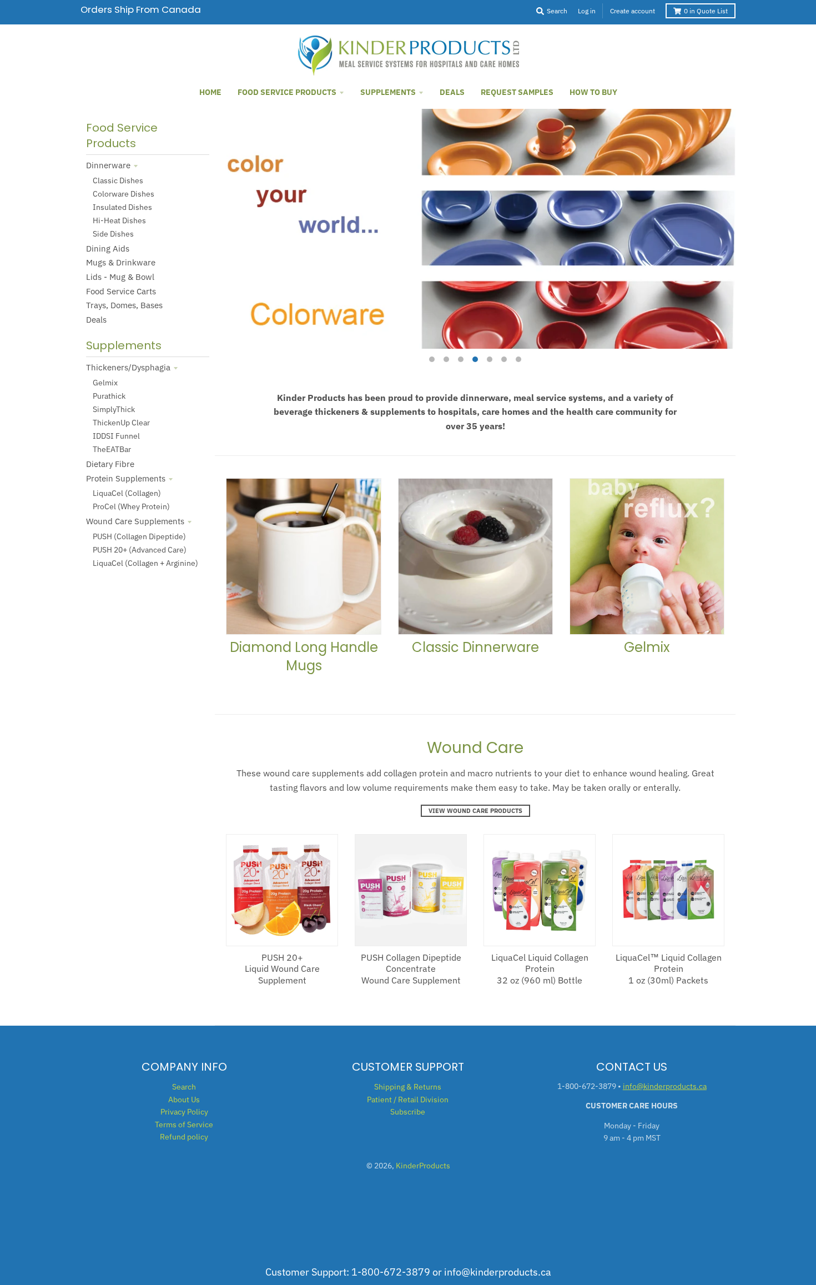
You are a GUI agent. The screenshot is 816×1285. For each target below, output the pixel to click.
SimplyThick (114, 409)
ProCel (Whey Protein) (131, 506)
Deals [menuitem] (452, 92)
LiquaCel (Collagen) (127, 493)
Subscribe (407, 1112)
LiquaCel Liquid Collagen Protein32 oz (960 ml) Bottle (539, 969)
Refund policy (184, 1137)
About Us (184, 1100)
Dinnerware (108, 165)
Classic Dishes (118, 180)
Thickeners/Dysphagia (128, 367)
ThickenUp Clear (121, 423)
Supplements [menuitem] (388, 92)
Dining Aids (107, 248)
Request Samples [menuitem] (517, 92)
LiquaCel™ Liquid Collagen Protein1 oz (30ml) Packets (669, 969)
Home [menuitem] (210, 92)
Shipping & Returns (407, 1087)
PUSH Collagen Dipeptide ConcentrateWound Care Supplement (411, 969)
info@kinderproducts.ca (665, 1086)
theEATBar (112, 449)
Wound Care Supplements (135, 521)
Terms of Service (184, 1125)
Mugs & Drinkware (120, 262)
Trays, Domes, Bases (124, 305)
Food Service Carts (121, 291)
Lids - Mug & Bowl (120, 277)
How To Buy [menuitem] (593, 92)
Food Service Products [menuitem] (287, 92)
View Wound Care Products (475, 811)
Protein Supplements (125, 478)
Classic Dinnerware (475, 647)
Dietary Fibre (110, 464)
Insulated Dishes (122, 207)
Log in (587, 11)
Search (184, 1087)
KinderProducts (423, 1166)
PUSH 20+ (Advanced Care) (140, 550)
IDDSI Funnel (116, 436)
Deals (96, 319)
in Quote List (706, 11)
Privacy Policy (184, 1112)
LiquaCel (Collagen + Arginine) (145, 563)
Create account (632, 11)
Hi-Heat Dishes (119, 220)
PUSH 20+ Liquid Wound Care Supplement (282, 969)
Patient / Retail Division (408, 1100)
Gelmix (105, 383)
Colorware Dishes (123, 194)
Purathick (109, 396)
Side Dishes (113, 234)
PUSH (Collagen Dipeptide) (139, 536)
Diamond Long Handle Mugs (304, 656)
